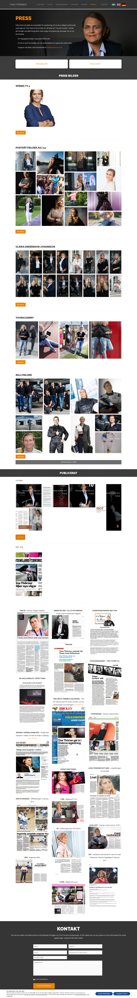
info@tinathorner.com (54, 47)
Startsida (40, 4)
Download (21, 362)
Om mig (93, 4)
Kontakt (104, 4)
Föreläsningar (62, 4)
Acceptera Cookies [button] (121, 994)
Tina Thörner (18, 4)
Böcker (84, 4)
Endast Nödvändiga (104, 994)
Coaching (74, 4)
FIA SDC (50, 4)
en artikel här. (79, 705)
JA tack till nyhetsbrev (41, 979)
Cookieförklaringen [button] (80, 994)
